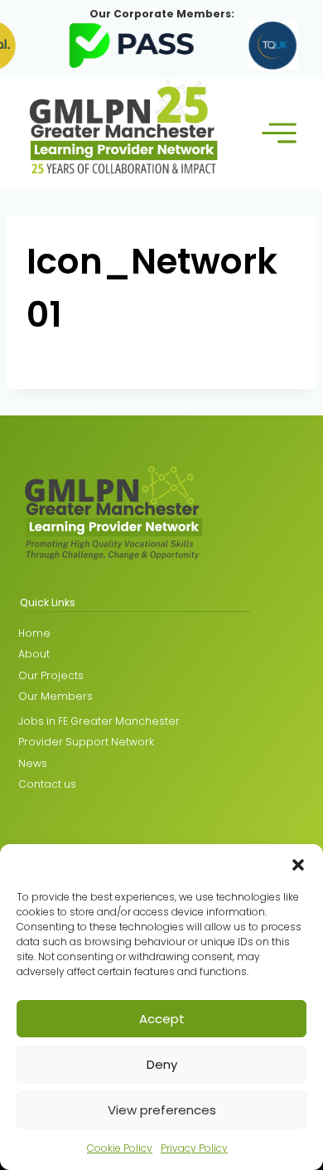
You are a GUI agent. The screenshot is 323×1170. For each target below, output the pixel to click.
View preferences (162, 1110)
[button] (298, 865)
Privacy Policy (194, 1148)
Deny (162, 1064)
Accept (162, 1018)
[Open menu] (278, 133)
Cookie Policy (119, 1148)
